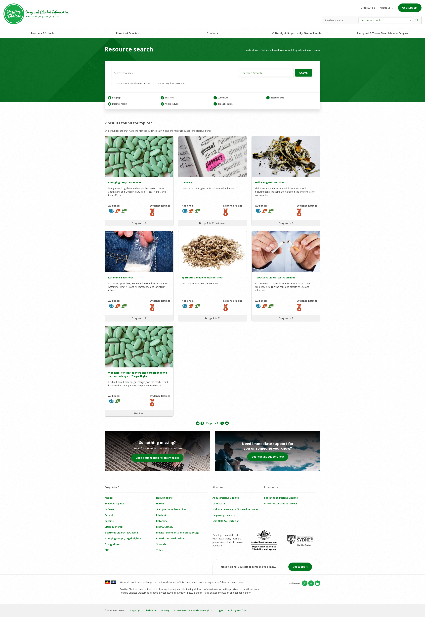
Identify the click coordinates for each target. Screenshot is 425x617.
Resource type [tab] (275, 97)
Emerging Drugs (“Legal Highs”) (123, 538)
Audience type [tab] (169, 104)
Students (212, 33)
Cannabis (110, 515)
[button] (417, 20)
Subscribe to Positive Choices (281, 497)
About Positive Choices (225, 497)
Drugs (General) (114, 526)
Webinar (139, 413)
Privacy (165, 610)
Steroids (161, 544)
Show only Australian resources (133, 83)
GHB (107, 550)
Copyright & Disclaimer (143, 610)
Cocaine (109, 521)
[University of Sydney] (302, 543)
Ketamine (162, 521)
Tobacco (161, 550)
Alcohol (109, 497)
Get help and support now (268, 456)
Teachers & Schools (42, 33)
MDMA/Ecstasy (164, 526)
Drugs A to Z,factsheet (212, 223)
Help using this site (223, 515)
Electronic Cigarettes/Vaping (121, 532)
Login (219, 610)
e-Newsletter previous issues (280, 503)
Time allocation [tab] (223, 104)
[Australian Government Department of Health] (267, 542)
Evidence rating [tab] (118, 104)
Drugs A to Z (368, 7)
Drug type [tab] (115, 97)
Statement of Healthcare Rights (193, 610)
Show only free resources (172, 83)
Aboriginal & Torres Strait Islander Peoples (382, 33)
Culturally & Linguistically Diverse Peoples (297, 33)
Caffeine (109, 509)
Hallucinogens (164, 497)
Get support (409, 7)
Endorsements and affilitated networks (235, 509)
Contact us (218, 503)
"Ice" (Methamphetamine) (171, 509)
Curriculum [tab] (221, 97)
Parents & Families (127, 33)
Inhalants (161, 515)
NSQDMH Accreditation (225, 521)
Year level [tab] (167, 97)
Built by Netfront (237, 610)
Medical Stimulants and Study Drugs (177, 532)
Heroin (160, 503)
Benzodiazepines (114, 503)
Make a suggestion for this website (157, 458)
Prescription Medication (170, 538)
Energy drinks (112, 544)
